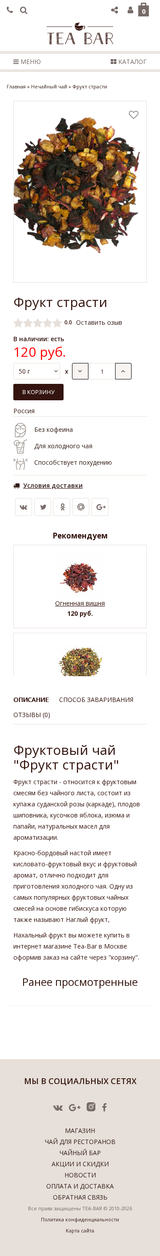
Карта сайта (80, 1230)
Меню (30, 61)
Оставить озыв (99, 322)
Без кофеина (53, 429)
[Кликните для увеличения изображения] (80, 191)
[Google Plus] (100, 507)
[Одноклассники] (61, 507)
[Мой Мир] (80, 507)
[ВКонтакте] (23, 507)
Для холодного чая (63, 446)
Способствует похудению (73, 462)
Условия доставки (53, 485)
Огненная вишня (80, 603)
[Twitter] (42, 507)
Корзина (144, 11)
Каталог (131, 61)
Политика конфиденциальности (80, 1219)
